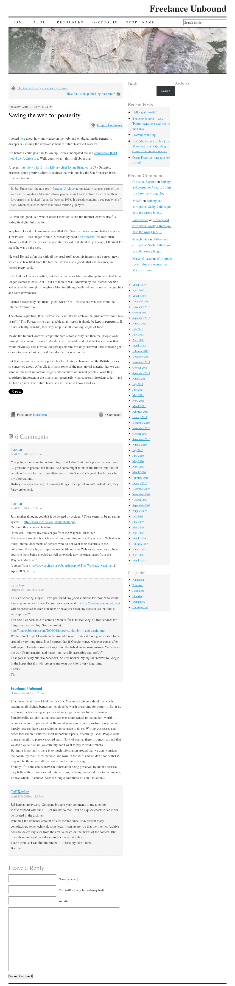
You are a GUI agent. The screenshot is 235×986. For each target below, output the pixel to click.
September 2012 (141, 318)
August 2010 (139, 444)
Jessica (16, 449)
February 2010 (140, 477)
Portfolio (105, 22)
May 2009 (138, 527)
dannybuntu (140, 239)
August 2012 (139, 323)
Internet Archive (64, 188)
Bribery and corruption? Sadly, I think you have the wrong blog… (151, 187)
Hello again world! (144, 112)
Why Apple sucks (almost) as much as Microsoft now (152, 264)
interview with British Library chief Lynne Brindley (54, 167)
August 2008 (139, 549)
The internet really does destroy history (42, 88)
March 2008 (139, 560)
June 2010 (138, 455)
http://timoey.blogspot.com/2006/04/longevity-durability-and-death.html (58, 630)
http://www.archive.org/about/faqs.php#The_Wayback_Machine (70, 565)
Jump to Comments (109, 125)
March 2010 (139, 472)
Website (63, 901)
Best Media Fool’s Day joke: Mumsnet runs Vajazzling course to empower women (151, 146)
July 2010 (137, 450)
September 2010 (141, 439)
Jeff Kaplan (20, 791)
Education (137, 585)
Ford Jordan (140, 220)
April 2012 (138, 340)
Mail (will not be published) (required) (81, 890)
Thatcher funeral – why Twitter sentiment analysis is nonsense (151, 123)
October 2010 (139, 433)
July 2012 (137, 329)
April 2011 (138, 400)
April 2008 (138, 555)
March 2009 (139, 538)
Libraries (137, 596)
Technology (138, 601)
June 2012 (138, 334)
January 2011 (139, 417)
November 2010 (141, 428)
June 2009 (138, 522)
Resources (70, 22)
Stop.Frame (140, 22)
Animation (138, 579)
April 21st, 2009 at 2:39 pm (26, 508)
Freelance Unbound (188, 8)
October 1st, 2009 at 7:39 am (27, 590)
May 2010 (138, 461)
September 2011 (141, 373)
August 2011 (139, 378)
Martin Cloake (141, 258)
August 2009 (139, 511)
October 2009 (139, 499)
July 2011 (137, 384)
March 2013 (139, 296)
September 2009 (141, 505)
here (22, 138)
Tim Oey (18, 585)
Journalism (40, 414)
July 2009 (137, 516)
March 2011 (139, 406)
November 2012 (141, 307)
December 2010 (141, 422)
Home (19, 22)
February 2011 (140, 411)
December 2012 (141, 301)
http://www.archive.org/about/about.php (50, 522)
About (41, 22)
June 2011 (138, 389)
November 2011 (141, 362)
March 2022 (139, 285)
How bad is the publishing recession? (91, 93)
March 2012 (139, 345)
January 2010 (139, 483)
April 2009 (138, 533)
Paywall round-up (144, 134)
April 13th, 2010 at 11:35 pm (27, 796)
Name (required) (68, 879)
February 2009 (140, 544)
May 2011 (138, 395)
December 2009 (141, 488)
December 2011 (141, 356)
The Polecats (86, 236)
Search (132, 83)
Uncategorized (140, 607)
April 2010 (138, 466)
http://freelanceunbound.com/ (101, 603)
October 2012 (139, 312)
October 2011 (139, 367)
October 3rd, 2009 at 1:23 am (28, 693)
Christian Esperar (144, 181)
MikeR (137, 200)
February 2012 (140, 351)
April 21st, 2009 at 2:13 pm (26, 454)
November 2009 (141, 494)
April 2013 (138, 290)
